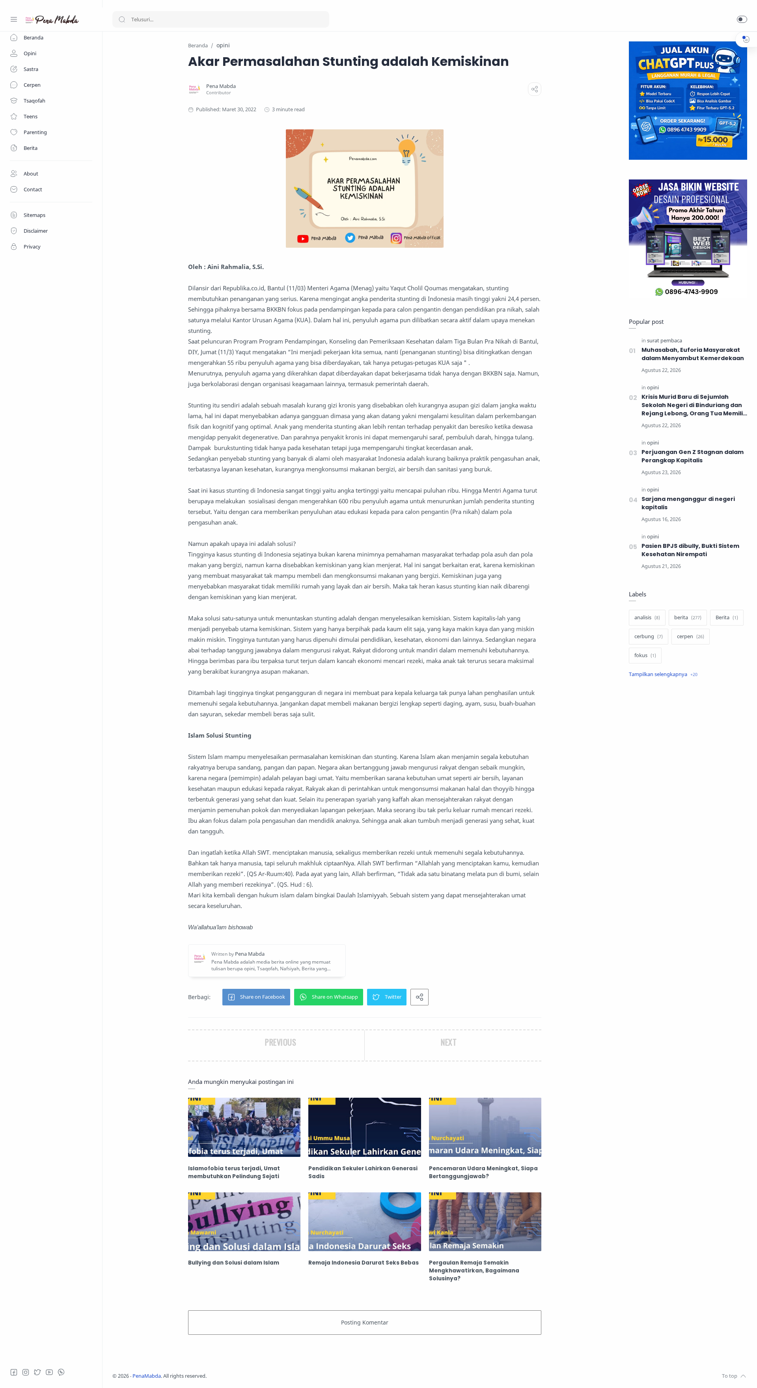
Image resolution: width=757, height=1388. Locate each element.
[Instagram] (26, 1372)
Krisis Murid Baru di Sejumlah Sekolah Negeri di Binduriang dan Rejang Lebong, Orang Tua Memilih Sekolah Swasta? (694, 405)
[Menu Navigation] (14, 19)
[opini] (653, 387)
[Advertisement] (688, 816)
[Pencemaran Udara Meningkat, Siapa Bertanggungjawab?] (485, 1127)
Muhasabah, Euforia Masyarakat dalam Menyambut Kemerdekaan (692, 354)
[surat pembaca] (664, 340)
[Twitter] (37, 1372)
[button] (742, 19)
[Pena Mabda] (221, 86)
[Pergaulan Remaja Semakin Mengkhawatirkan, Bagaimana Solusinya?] (485, 1221)
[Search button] (121, 19)
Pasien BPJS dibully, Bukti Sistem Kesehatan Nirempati (690, 550)
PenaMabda (146, 1376)
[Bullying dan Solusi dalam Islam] (244, 1221)
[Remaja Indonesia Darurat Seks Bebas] (364, 1221)
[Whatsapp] (61, 1372)
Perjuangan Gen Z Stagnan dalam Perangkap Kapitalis (692, 456)
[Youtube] (49, 1372)
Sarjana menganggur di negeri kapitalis (688, 503)
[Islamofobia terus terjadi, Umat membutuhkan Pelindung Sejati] (244, 1127)
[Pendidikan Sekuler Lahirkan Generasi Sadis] (364, 1127)
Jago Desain (259, 1376)
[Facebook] (14, 1372)
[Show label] (663, 674)
